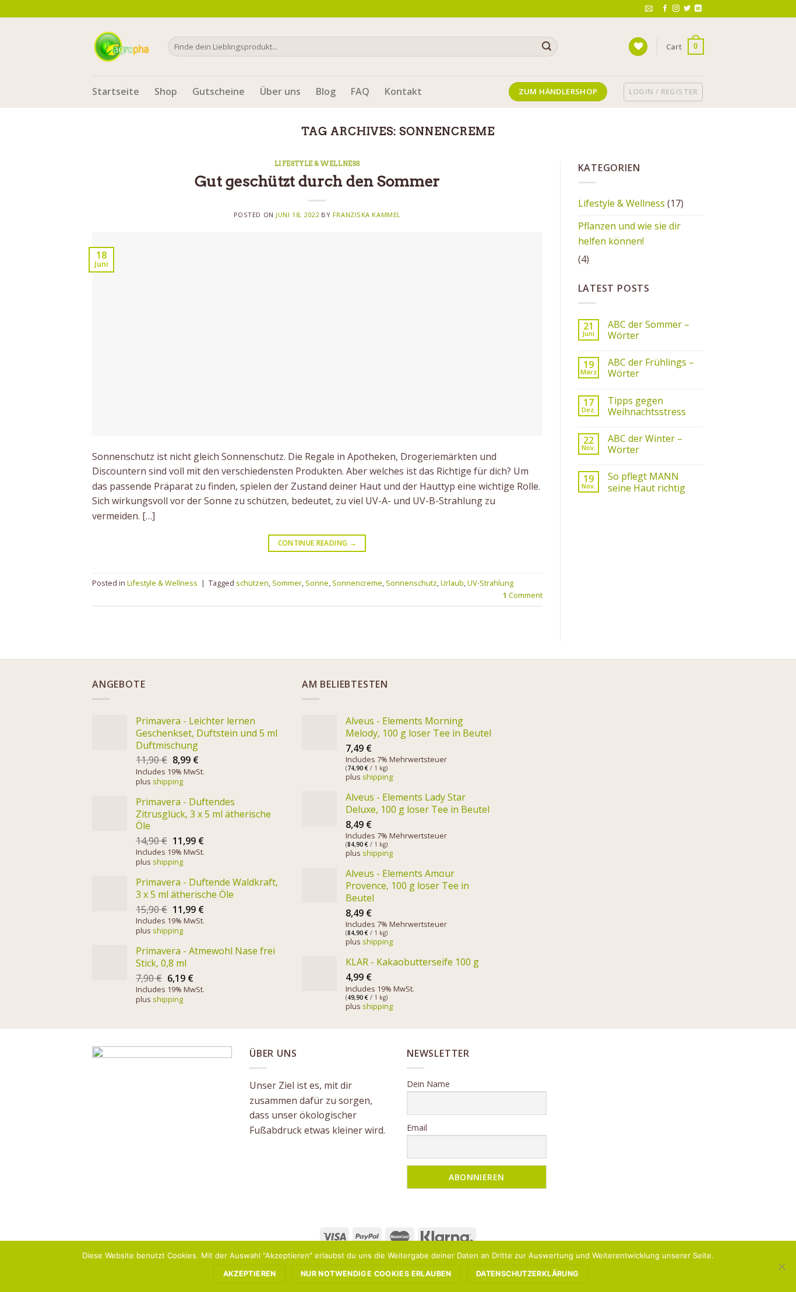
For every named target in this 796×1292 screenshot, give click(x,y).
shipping (168, 781)
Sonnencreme (357, 583)
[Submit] (547, 46)
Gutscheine (218, 91)
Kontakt (403, 91)
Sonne (317, 583)
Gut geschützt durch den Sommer (317, 181)
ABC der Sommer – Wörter (648, 330)
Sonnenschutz (411, 583)
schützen (252, 583)
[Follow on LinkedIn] (698, 9)
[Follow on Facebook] (664, 9)
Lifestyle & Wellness (317, 164)
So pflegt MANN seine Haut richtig (646, 482)
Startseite (115, 91)
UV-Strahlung (490, 583)
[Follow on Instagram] (675, 9)
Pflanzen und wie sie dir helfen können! (629, 233)
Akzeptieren (249, 1273)
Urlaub (452, 583)
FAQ (360, 91)
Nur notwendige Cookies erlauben (376, 1273)
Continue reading (317, 543)
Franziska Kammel (367, 214)
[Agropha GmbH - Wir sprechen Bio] (121, 46)
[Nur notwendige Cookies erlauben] (781, 1270)
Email (417, 1127)
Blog (326, 91)
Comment (523, 595)
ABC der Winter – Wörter (645, 444)
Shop (165, 91)
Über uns (280, 91)
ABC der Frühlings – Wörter (651, 368)
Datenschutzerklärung (527, 1273)
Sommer (287, 583)
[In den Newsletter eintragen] (649, 8)
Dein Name (428, 1083)
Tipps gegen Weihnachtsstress (647, 406)
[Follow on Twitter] (687, 9)
